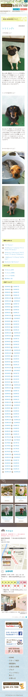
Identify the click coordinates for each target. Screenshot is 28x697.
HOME (11, 657)
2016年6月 (7, 463)
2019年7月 (16, 408)
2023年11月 (17, 333)
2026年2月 (7, 295)
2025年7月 (16, 304)
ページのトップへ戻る (18, 617)
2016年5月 (16, 463)
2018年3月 (16, 431)
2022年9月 (17, 353)
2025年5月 (16, 306)
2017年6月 (7, 445)
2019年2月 (7, 416)
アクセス (15, 9)
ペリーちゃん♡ (9, 245)
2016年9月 (17, 457)
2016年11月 (17, 454)
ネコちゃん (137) (9, 270)
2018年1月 (16, 434)
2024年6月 (7, 324)
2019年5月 (16, 411)
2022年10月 (8, 353)
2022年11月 (17, 350)
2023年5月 (16, 341)
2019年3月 (16, 414)
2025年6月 (7, 306)
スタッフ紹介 (14, 660)
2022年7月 (16, 356)
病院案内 (12, 663)
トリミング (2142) (9, 275)
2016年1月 (16, 469)
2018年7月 (16, 425)
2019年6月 (7, 411)
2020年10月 (8, 388)
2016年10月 (8, 457)
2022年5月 (16, 359)
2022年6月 (7, 359)
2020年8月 (7, 390)
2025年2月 (7, 312)
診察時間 (22, 9)
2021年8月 (7, 373)
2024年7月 (16, 321)
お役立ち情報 (14, 667)
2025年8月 (7, 304)
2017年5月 (16, 445)
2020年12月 (8, 385)
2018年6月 (7, 428)
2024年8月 (7, 321)
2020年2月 (7, 399)
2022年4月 (7, 361)
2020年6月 (7, 393)
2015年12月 (8, 471)
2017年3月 (16, 448)
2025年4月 (7, 309)
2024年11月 (17, 315)
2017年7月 (16, 442)
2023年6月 (7, 341)
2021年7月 (16, 373)
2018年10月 (8, 422)
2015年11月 (17, 471)
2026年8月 (7, 286)
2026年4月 (7, 292)
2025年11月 (17, 298)
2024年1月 (16, 330)
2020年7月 (16, 390)
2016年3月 (16, 466)
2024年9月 (17, 318)
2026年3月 (16, 292)
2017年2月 (7, 451)
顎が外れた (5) (8, 278)
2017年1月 (16, 451)
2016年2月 (7, 469)
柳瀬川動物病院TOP (5, 11)
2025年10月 (8, 301)
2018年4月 (7, 431)
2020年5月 (16, 393)
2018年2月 (7, 434)
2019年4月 (7, 414)
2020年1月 (16, 399)
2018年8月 (7, 425)
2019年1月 (16, 416)
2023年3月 (16, 344)
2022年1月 (16, 364)
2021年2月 (7, 382)
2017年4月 (7, 448)
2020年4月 (7, 396)
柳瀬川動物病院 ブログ (15, 482)
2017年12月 (8, 437)
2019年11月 (17, 402)
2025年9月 (17, 301)
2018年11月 (17, 419)
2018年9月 (17, 422)
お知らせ (12, 678)
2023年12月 (8, 333)
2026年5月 (16, 289)
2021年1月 (16, 382)
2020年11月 (17, 385)
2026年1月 (16, 295)
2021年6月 (7, 376)
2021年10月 (8, 370)
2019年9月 (17, 405)
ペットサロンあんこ (14, 674)
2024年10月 (8, 318)
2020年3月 (16, 396)
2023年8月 (7, 338)
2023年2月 (7, 347)
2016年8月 (7, 460)
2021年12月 (8, 367)
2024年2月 (7, 330)
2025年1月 (16, 312)
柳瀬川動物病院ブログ (17, 11)
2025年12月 (8, 298)
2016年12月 (8, 454)
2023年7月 (16, 338)
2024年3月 (16, 327)
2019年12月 (8, 402)
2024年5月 (16, 324)
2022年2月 (7, 364)
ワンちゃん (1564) (9, 272)
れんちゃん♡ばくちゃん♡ (12, 261)
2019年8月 (7, 408)
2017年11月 (17, 437)
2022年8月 (7, 356)
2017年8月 (7, 442)
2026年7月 (16, 286)
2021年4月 (7, 379)
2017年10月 (8, 440)
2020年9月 (17, 388)
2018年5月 (16, 428)
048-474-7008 (5, 542)
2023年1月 (16, 347)
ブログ (11, 670)
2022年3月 (16, 361)
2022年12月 (8, 350)
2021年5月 (16, 376)
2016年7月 (16, 460)
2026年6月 (7, 289)
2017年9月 (17, 440)
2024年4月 (7, 327)
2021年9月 (17, 370)
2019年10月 (8, 405)
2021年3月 (16, 379)
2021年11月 (17, 367)
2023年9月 (17, 335)
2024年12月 (8, 315)
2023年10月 (8, 335)
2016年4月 (7, 466)
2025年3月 (16, 309)
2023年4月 (7, 344)
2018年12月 (8, 419)
